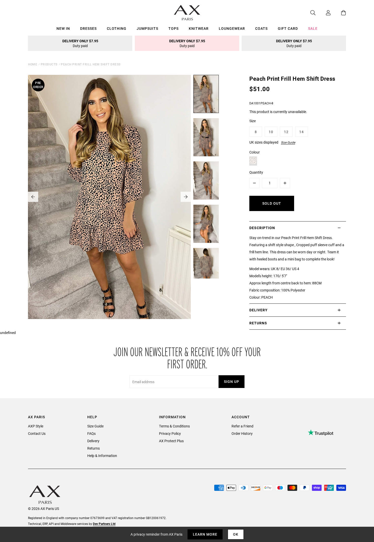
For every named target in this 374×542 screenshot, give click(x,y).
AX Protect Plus (171, 440)
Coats (261, 28)
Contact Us (37, 433)
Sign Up (231, 381)
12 (286, 131)
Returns (93, 448)
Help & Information (102, 455)
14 (301, 131)
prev (33, 197)
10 (271, 131)
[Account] (323, 12)
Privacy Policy (170, 433)
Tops (173, 28)
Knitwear (199, 28)
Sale (313, 28)
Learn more (205, 534)
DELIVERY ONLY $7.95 (80, 43)
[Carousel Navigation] (109, 197)
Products (49, 64)
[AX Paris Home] (187, 12)
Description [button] (262, 227)
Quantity (256, 172)
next (186, 197)
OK (235, 534)
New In (63, 28)
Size (252, 120)
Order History (242, 433)
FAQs (91, 433)
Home (32, 64)
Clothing (116, 28)
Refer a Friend (242, 426)
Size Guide (288, 142)
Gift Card (288, 28)
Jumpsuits (147, 28)
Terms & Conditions (174, 426)
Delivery (93, 440)
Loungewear (232, 28)
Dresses (88, 28)
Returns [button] (258, 323)
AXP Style (35, 426)
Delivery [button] (258, 310)
